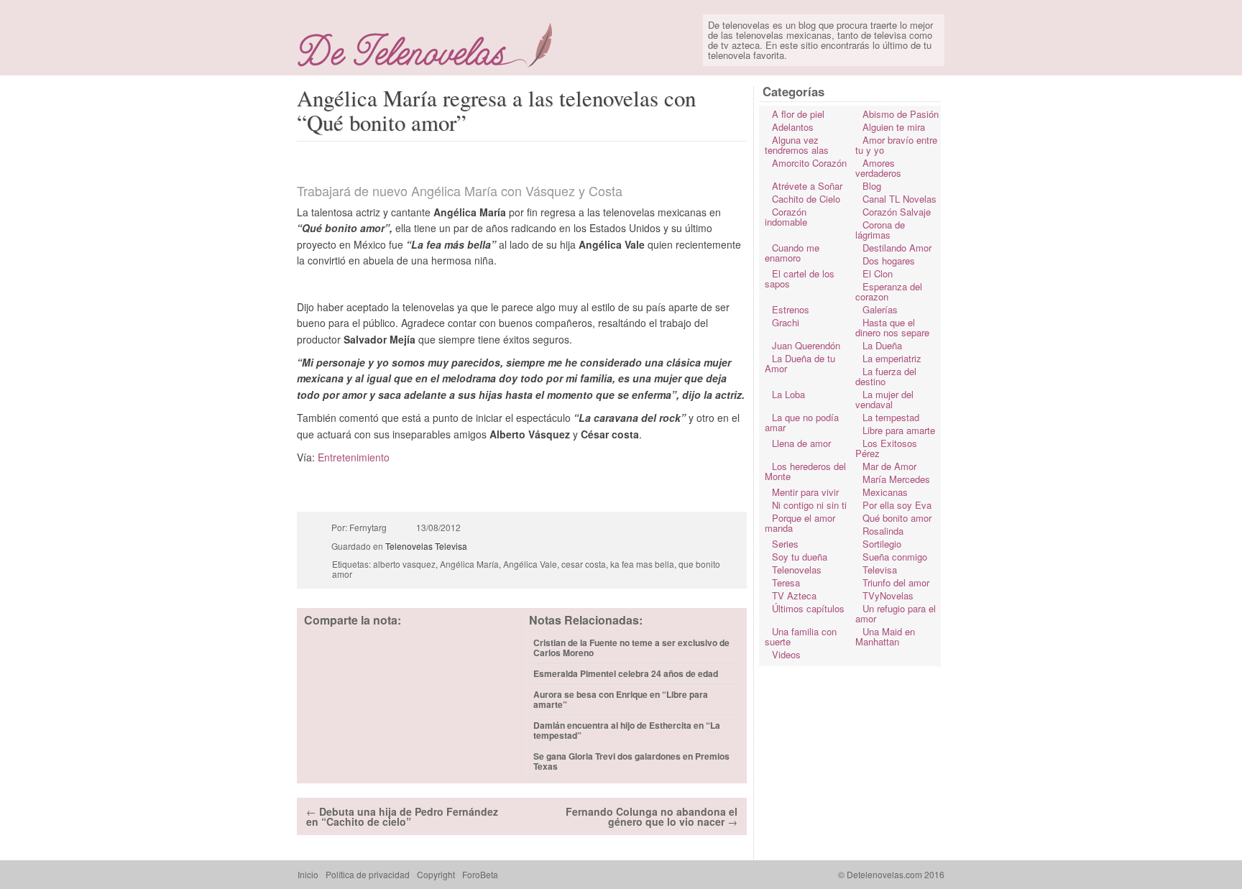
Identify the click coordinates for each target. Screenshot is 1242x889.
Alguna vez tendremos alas (797, 145)
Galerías (880, 309)
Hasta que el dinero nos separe (892, 327)
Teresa (786, 582)
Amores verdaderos (878, 168)
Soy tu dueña (799, 556)
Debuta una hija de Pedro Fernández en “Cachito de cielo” (402, 816)
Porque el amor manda (800, 523)
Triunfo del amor (895, 582)
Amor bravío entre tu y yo (896, 145)
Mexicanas (885, 492)
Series (785, 544)
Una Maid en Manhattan (885, 636)
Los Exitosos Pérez (886, 448)
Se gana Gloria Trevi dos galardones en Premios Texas (631, 761)
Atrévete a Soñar (807, 186)
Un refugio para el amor (895, 613)
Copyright (436, 874)
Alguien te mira (893, 127)
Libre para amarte (898, 430)
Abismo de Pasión (900, 114)
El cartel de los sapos (799, 278)
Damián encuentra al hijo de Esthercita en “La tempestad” (626, 730)
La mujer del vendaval (884, 399)
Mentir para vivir (805, 492)
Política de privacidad (368, 874)
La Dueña (882, 345)
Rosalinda (882, 531)
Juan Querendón (806, 345)
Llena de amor (801, 443)
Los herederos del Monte (805, 471)
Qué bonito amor (897, 518)
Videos (786, 654)
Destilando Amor (897, 247)
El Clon (877, 273)
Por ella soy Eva (897, 505)
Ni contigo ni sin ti (809, 505)
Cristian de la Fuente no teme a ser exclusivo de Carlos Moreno (631, 647)
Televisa (451, 546)
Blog (871, 186)
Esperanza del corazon (888, 291)
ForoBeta (480, 874)
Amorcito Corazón (809, 163)
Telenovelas (409, 546)
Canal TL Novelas (899, 199)
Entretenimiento (354, 457)
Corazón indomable (786, 217)
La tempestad (890, 417)
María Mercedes (896, 479)
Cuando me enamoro (792, 252)
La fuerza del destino (885, 376)
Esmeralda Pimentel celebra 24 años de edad (625, 673)
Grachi (785, 322)
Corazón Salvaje (896, 211)
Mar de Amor (889, 466)
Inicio (308, 874)
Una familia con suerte (801, 636)
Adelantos (793, 127)
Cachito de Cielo (806, 199)
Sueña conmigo (894, 556)
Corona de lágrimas (880, 229)
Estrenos (790, 309)
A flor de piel (798, 114)
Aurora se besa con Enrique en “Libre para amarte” (620, 699)
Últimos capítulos (808, 608)
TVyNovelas (888, 595)
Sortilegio (881, 544)
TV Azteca (794, 595)
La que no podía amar (802, 422)
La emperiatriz (891, 358)
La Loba (788, 394)
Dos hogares (888, 260)
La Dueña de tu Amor (800, 363)
